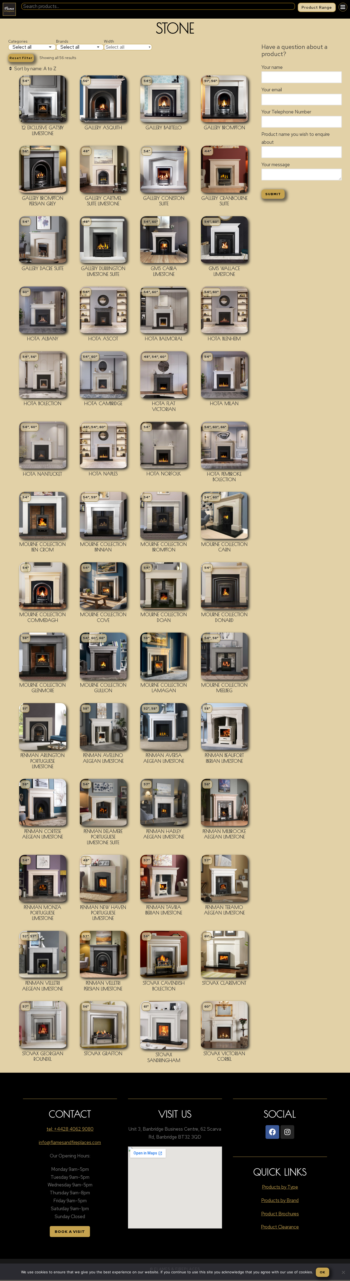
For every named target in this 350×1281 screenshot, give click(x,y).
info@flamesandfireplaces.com (70, 1142)
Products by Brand (280, 1200)
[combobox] (158, 6)
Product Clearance (280, 1227)
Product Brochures (280, 1214)
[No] (343, 1272)
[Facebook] (272, 1132)
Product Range (317, 7)
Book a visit (70, 1231)
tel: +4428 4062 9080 (70, 1129)
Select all (115, 47)
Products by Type (280, 1187)
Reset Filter (21, 58)
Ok (322, 1272)
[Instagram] (287, 1132)
